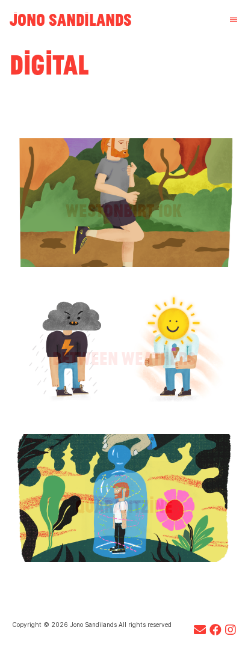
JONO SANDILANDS (71, 19)
